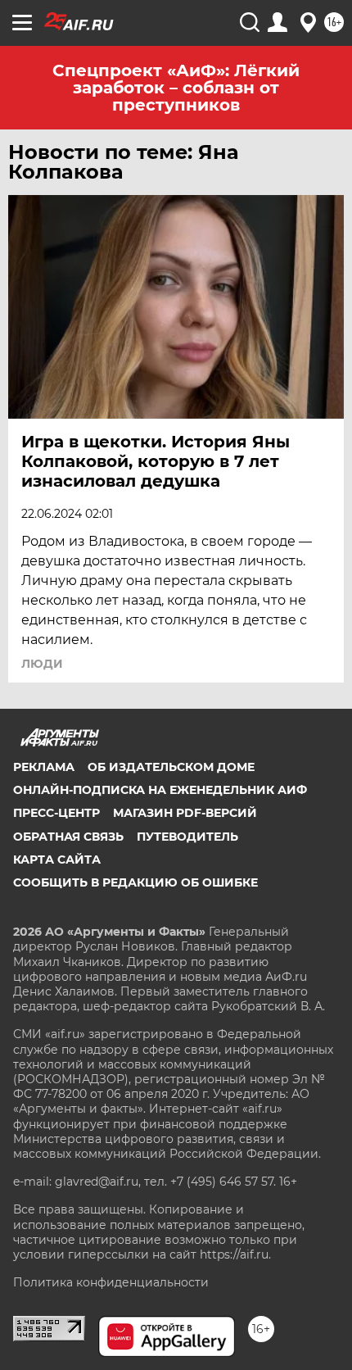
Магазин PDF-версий (185, 812)
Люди (42, 663)
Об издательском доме (171, 767)
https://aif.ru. (235, 1254)
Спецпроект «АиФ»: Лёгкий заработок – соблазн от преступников (176, 88)
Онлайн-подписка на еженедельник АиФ (160, 790)
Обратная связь (68, 836)
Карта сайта (57, 859)
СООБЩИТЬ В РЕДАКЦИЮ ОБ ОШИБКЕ (135, 882)
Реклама (43, 767)
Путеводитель (187, 836)
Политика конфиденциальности (111, 1282)
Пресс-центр (56, 812)
